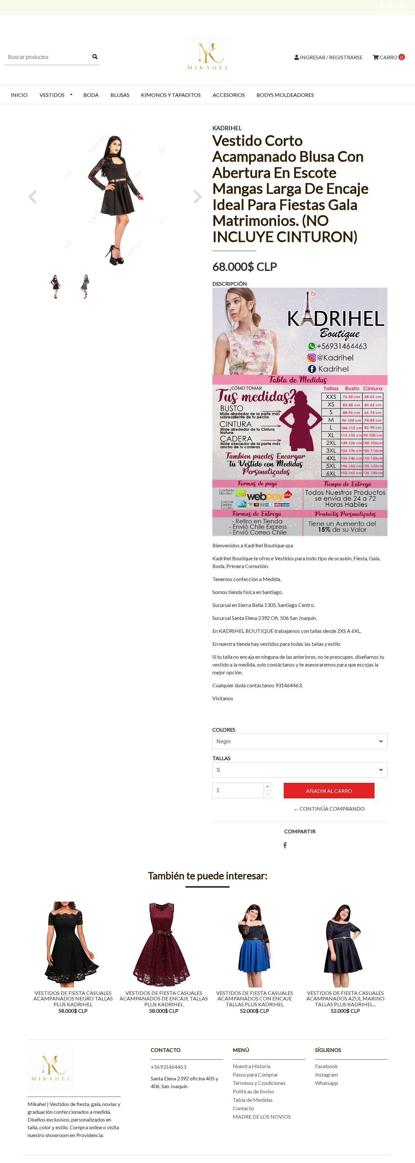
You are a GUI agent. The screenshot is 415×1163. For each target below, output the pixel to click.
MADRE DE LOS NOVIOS (262, 1116)
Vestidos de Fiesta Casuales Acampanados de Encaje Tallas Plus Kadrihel (164, 998)
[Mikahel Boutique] (207, 56)
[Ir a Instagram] (391, 6)
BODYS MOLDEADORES (285, 95)
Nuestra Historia (251, 1066)
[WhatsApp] (401, 6)
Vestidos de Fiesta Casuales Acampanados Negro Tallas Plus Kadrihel (73, 998)
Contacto (243, 1108)
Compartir (299, 831)
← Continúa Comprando (329, 808)
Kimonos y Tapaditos (171, 95)
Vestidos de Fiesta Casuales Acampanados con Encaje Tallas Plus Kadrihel (254, 998)
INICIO (19, 95)
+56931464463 (168, 1067)
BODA (91, 95)
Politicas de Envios (253, 1091)
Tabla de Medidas (253, 1100)
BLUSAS (120, 95)
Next (380, 958)
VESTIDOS (52, 95)
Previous (34, 958)
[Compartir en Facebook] (285, 845)
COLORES (223, 729)
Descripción (229, 283)
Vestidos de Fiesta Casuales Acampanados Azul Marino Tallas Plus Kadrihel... (345, 998)
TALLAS (221, 758)
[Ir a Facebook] (381, 6)
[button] (35, 196)
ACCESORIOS (229, 95)
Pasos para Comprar (255, 1074)
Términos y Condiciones (259, 1083)
